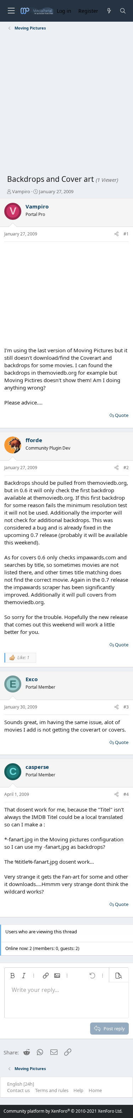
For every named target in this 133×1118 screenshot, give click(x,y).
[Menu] (11, 11)
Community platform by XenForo (63, 1111)
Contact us (18, 1090)
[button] (12, 975)
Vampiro (21, 191)
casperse (37, 766)
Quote (121, 415)
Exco (32, 679)
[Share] (116, 234)
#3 (126, 707)
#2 (126, 468)
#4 (126, 794)
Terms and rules (51, 1090)
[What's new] (109, 11)
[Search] (123, 11)
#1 (126, 234)
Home (95, 1090)
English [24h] (20, 1084)
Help (78, 1090)
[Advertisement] (66, 103)
